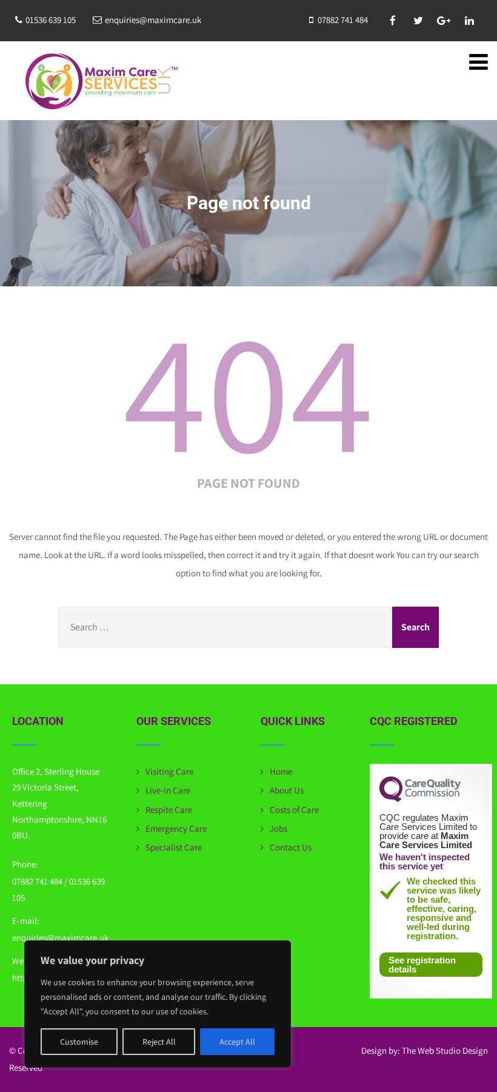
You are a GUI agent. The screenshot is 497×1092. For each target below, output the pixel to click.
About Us (287, 790)
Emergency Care (176, 828)
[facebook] (392, 20)
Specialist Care (173, 847)
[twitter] (418, 20)
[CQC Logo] (420, 799)
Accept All (237, 1041)
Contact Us (291, 847)
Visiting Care (169, 771)
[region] (157, 1004)
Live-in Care (167, 790)
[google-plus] (443, 20)
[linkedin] (469, 20)
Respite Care (168, 809)
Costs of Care (294, 809)
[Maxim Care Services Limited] (100, 82)
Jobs (278, 828)
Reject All (159, 1041)
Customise (79, 1041)
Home (281, 771)
